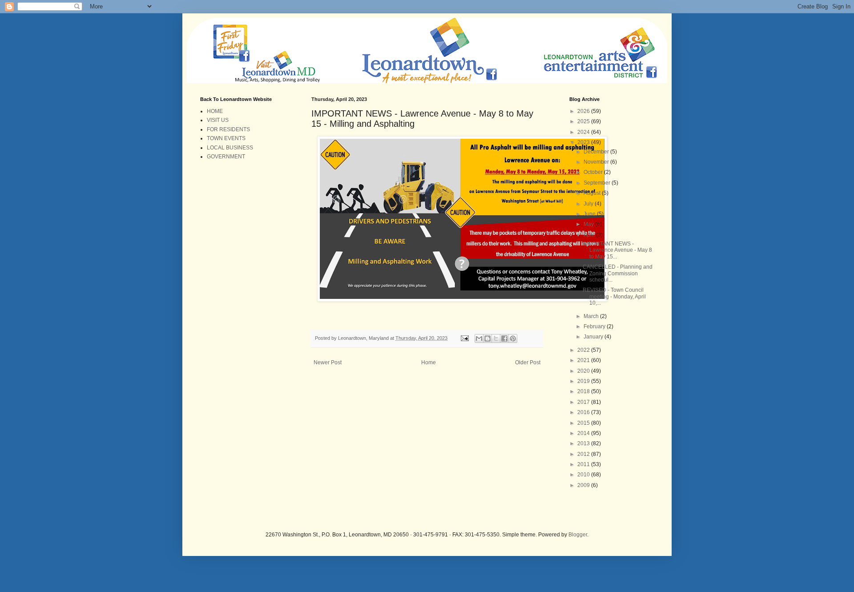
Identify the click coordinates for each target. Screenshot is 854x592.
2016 (584, 412)
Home (428, 362)
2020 (584, 371)
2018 (584, 391)
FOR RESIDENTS (228, 129)
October (594, 172)
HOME (215, 111)
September (598, 183)
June (590, 214)
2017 (584, 402)
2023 (584, 142)
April (590, 235)
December (597, 152)
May (589, 224)
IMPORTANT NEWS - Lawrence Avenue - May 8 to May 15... (617, 250)
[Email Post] (464, 338)
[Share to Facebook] (504, 338)
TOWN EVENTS (226, 138)
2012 (584, 454)
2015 (584, 423)
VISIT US (218, 120)
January (594, 337)
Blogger (577, 535)
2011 (584, 464)
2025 (584, 121)
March (592, 316)
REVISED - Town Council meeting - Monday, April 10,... (614, 296)
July (589, 204)
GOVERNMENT (226, 156)
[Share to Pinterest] (512, 338)
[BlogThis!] (487, 338)
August (593, 193)
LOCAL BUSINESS (230, 148)
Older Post (527, 362)
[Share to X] (495, 338)
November (597, 162)
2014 (584, 433)
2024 (584, 132)
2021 (584, 360)
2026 (584, 111)
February (595, 326)
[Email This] (479, 338)
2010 (584, 474)
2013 (584, 443)
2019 (584, 381)
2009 (584, 485)
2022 (584, 350)
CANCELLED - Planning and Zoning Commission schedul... (618, 273)
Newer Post (328, 362)
